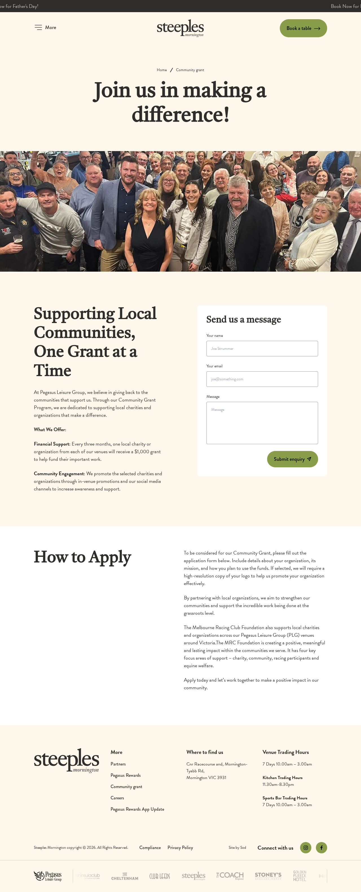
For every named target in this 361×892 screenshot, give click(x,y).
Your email (214, 366)
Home (162, 70)
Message (212, 397)
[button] (45, 27)
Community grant (190, 70)
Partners (118, 764)
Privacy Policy (180, 847)
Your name (214, 336)
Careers (117, 798)
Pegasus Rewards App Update (137, 809)
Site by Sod (237, 847)
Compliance (150, 847)
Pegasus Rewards (126, 775)
